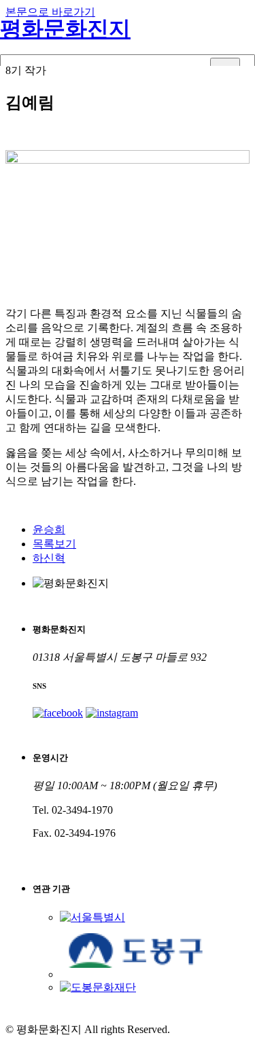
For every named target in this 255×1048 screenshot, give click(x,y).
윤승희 (49, 529)
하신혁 (49, 558)
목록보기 (54, 543)
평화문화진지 (65, 28)
